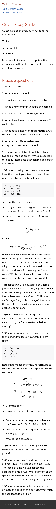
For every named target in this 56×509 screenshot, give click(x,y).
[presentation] (28, 229)
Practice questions (12, 12)
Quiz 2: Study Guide (12, 8)
